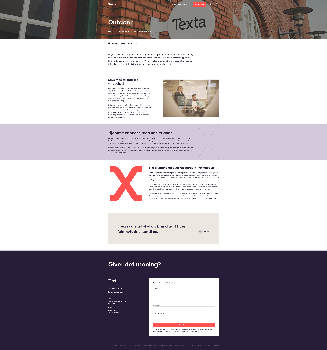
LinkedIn (200, 345)
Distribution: (112, 43)
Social (130, 43)
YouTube (216, 345)
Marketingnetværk (179, 345)
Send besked (157, 283)
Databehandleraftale (136, 345)
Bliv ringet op (170, 283)
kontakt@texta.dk (116, 292)
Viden (174, 4)
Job (179, 4)
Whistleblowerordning (165, 345)
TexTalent (186, 4)
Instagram (208, 345)
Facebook (193, 345)
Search (137, 43)
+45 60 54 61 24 (115, 289)
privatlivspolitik (185, 331)
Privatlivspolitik (123, 345)
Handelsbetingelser (150, 345)
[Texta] (112, 4)
